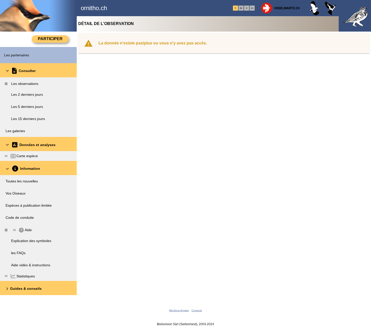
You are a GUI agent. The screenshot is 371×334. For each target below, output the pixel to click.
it (246, 8)
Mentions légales (179, 310)
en (252, 8)
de (241, 8)
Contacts (197, 310)
